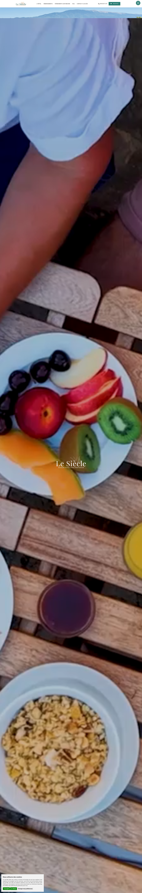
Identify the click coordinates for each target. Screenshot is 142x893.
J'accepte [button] (6, 888)
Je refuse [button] (13, 888)
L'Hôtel (39, 3)
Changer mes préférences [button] (25, 888)
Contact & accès (82, 3)
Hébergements (48, 3)
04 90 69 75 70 (103, 3)
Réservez (115, 3)
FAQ (73, 3)
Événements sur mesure (62, 3)
